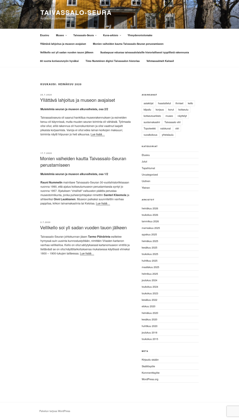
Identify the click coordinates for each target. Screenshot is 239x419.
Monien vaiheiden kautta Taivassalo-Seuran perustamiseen (128, 43)
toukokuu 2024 (150, 286)
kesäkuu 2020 (149, 319)
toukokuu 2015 (150, 339)
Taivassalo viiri (172, 122)
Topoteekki (150, 128)
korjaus (160, 109)
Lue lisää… (98, 134)
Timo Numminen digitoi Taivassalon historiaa (113, 61)
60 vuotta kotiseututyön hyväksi (59, 61)
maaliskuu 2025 (150, 267)
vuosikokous (150, 134)
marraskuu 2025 (151, 228)
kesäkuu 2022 (149, 299)
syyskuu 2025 (149, 234)
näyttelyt (182, 116)
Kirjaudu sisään (150, 359)
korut (171, 109)
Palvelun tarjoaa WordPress (54, 411)
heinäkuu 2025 (150, 241)
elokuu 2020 (148, 306)
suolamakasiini (152, 122)
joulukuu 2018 (149, 332)
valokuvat (165, 128)
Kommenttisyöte (151, 372)
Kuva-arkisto (110, 35)
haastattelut (164, 103)
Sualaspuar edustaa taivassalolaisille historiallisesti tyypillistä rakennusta (144, 52)
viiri (177, 128)
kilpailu (147, 109)
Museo (60, 35)
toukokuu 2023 (150, 293)
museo (169, 116)
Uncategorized (150, 174)
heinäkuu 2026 (150, 208)
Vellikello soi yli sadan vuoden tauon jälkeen (66, 52)
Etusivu (44, 35)
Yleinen (146, 187)
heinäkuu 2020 (150, 313)
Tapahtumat (148, 168)
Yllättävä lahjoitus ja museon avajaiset (63, 43)
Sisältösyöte (148, 366)
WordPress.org (150, 379)
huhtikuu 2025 (149, 260)
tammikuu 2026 (150, 221)
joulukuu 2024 (149, 280)
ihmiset (179, 103)
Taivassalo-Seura (76, 12)
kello (190, 103)
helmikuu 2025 (150, 273)
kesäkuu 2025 (149, 247)
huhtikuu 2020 (149, 326)
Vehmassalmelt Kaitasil (160, 61)
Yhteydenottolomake (140, 35)
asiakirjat (148, 103)
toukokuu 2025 (150, 254)
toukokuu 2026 (150, 214)
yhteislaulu (168, 134)
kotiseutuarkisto (152, 116)
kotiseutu (183, 109)
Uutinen (146, 181)
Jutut (144, 161)
